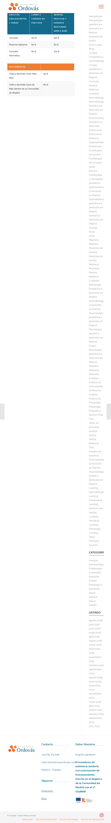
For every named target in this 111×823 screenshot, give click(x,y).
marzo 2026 (95, 640)
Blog (91, 48)
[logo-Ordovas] (23, 6)
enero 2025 (95, 681)
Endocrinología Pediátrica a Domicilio (97, 121)
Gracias (93, 227)
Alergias (93, 560)
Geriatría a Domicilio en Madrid (96, 219)
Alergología (95, 16)
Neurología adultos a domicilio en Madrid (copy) (96, 337)
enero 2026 (95, 644)
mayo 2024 (95, 701)
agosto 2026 (96, 620)
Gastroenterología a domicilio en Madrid (99, 191)
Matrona (93, 243)
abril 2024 (94, 705)
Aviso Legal (95, 44)
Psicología (95, 406)
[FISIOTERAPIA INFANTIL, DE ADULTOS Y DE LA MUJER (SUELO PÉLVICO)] (2, 412)
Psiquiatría (95, 410)
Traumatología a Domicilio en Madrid (97, 463)
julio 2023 (94, 726)
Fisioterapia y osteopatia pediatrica (96, 178)
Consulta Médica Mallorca (94, 85)
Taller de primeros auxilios (94, 426)
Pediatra (93, 366)
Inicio (92, 231)
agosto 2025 (96, 677)
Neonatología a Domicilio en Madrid (96, 304)
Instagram (47, 790)
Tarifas (92, 435)
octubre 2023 (96, 713)
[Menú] (100, 6)
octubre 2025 (96, 665)
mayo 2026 (95, 632)
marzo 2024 (95, 709)
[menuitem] (100, 6)
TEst (91, 447)
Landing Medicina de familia (96, 508)
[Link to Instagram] (101, 815)
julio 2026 (94, 624)
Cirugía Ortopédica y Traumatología (97, 56)
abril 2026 (94, 636)
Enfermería (95, 130)
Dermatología (96, 97)
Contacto (94, 93)
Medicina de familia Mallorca (96, 260)
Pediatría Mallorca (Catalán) (94, 374)
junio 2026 (94, 628)
